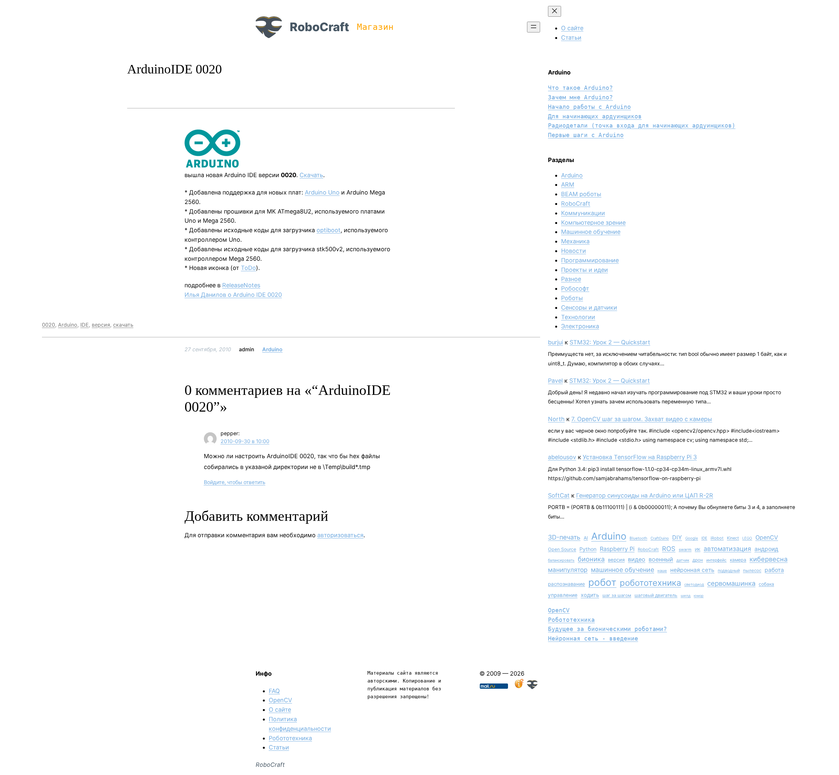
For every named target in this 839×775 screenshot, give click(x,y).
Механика (575, 241)
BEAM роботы (581, 194)
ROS (668, 549)
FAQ (274, 690)
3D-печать (564, 537)
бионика (591, 559)
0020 (48, 324)
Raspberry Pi (617, 548)
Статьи (279, 747)
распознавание (566, 584)
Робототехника (571, 619)
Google (691, 538)
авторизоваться (340, 535)
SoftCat (559, 495)
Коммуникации (583, 213)
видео (636, 559)
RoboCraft (319, 27)
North (556, 419)
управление (562, 595)
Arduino (67, 324)
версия (101, 324)
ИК (697, 549)
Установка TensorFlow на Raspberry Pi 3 (640, 457)
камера (738, 559)
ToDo (248, 267)
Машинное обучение (590, 231)
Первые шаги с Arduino (586, 135)
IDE (84, 324)
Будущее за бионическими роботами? (607, 628)
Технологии (578, 317)
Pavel (555, 380)
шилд (686, 595)
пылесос (752, 570)
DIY (677, 537)
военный (661, 559)
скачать (123, 324)
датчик (682, 560)
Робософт (575, 288)
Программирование (590, 260)
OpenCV (766, 537)
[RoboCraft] (532, 686)
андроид (766, 548)
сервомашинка (731, 583)
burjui (555, 342)
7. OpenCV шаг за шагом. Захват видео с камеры (641, 419)
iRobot (717, 538)
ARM (567, 184)
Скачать (311, 175)
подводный (729, 570)
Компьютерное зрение (593, 222)
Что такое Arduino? (580, 87)
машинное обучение (622, 570)
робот (602, 582)
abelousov (562, 457)
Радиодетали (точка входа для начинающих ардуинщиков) (641, 125)
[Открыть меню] (533, 27)
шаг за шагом (616, 595)
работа (774, 569)
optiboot (329, 230)
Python (587, 549)
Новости (573, 250)
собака (766, 584)
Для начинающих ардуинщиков (595, 116)
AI (586, 537)
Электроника (580, 326)
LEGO (747, 538)
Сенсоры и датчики (589, 307)
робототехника (650, 583)
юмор (699, 596)
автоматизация (727, 549)
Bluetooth (638, 538)
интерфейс (716, 560)
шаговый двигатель (655, 595)
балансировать (561, 560)
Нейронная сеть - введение (593, 638)
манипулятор (568, 570)
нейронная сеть (692, 569)
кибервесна (769, 559)
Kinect (733, 538)
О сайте (280, 709)
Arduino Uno (322, 192)
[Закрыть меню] (554, 11)
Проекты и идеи (584, 269)
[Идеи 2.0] (518, 686)
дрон (698, 559)
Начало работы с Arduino (589, 106)
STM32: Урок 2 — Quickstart (610, 342)
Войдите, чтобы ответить (234, 482)
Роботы (572, 298)
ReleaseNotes (241, 285)
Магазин (375, 27)
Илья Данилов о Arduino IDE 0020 (233, 294)
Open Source (562, 549)
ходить (590, 595)
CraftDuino (660, 538)
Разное (571, 278)
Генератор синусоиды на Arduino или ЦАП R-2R (644, 495)
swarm (685, 549)
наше (662, 570)
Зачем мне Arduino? (580, 97)
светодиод (694, 584)
